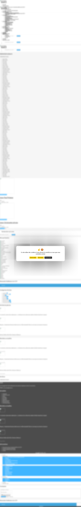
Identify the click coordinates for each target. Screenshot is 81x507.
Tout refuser (40, 257)
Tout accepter (33, 257)
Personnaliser (48, 257)
